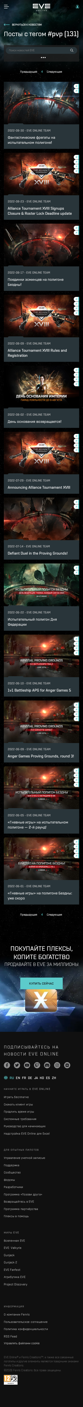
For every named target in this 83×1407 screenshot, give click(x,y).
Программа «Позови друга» (23, 1194)
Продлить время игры (19, 1111)
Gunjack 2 (10, 1262)
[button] (77, 6)
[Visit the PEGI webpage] (11, 1380)
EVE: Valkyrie (13, 1247)
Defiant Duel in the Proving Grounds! (38, 553)
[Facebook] (7, 1065)
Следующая (54, 71)
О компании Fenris (17, 1314)
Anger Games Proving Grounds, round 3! (41, 756)
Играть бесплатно (16, 1097)
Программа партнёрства (21, 1209)
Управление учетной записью (24, 1157)
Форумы (9, 1179)
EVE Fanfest (12, 1269)
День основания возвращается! (34, 421)
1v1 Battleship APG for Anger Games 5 (39, 690)
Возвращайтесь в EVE (19, 1201)
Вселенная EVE (14, 1240)
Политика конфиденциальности (26, 1329)
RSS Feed (10, 1336)
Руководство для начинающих (25, 1126)
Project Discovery (15, 1284)
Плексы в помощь (16, 1216)
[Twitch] (37, 1065)
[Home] (41, 10)
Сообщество (12, 1172)
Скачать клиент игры (18, 1104)
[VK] (67, 1065)
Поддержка (11, 1165)
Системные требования (20, 1119)
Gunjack (9, 1255)
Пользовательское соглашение (25, 1321)
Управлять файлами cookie (22, 1343)
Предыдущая (28, 71)
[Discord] (47, 1065)
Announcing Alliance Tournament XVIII (39, 487)
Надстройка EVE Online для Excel (27, 1133)
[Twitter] (17, 1065)
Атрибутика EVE (15, 1277)
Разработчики (13, 1187)
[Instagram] (57, 1065)
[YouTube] (27, 1065)
